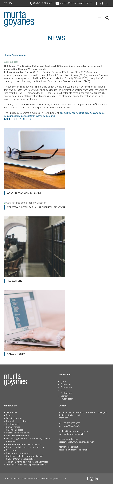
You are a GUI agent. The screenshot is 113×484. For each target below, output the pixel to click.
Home (63, 381)
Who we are (66, 384)
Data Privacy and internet (17, 435)
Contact (64, 396)
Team (63, 390)
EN (10, 3)
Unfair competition (14, 430)
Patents (9, 415)
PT (5, 3)
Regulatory (11, 450)
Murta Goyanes (19, 19)
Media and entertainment (17, 433)
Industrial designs (14, 418)
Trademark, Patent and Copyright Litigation (26, 465)
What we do (66, 387)
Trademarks (11, 412)
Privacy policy (67, 399)
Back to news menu (16, 55)
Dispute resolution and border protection (25, 447)
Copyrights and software (17, 421)
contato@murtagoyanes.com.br (76, 3)
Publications (66, 393)
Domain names (13, 427)
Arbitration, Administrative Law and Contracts (27, 462)
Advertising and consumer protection (23, 444)
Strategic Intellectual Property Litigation (24, 456)
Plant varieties (12, 424)
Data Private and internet (17, 453)
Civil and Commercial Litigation (20, 459)
